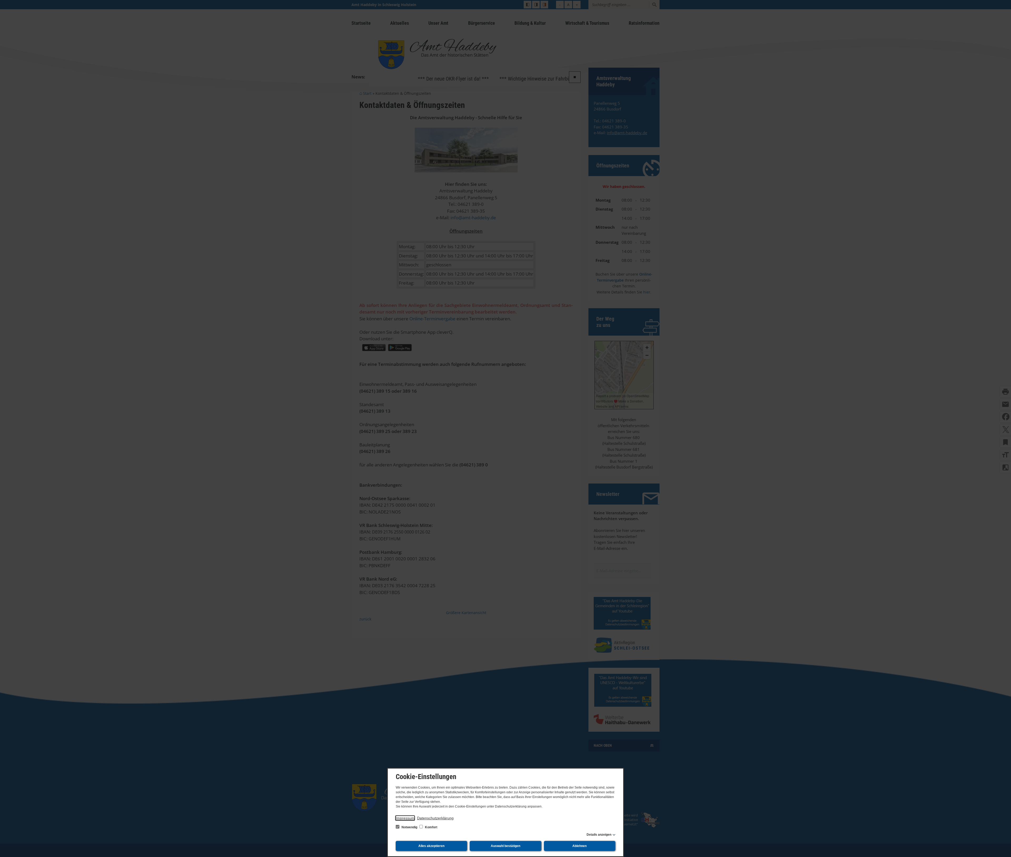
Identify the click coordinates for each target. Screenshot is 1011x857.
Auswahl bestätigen (505, 846)
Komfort (430, 827)
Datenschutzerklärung (435, 818)
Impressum (405, 818)
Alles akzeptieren (431, 846)
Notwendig (409, 827)
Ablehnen (579, 846)
